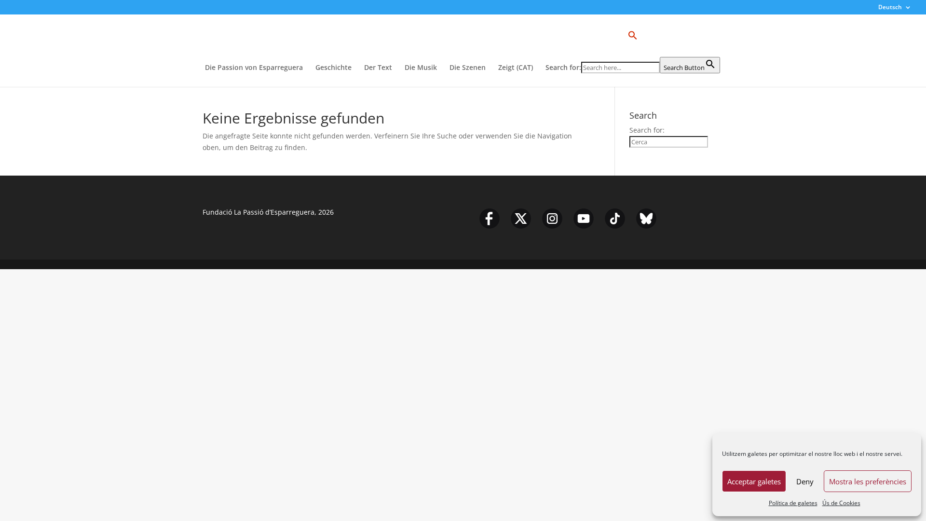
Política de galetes (793, 503)
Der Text (378, 68)
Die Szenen (467, 68)
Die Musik (421, 68)
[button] (632, 43)
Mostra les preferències (867, 481)
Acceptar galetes (754, 481)
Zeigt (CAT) (515, 68)
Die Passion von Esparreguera (254, 68)
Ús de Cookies (841, 503)
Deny (805, 481)
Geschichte (333, 68)
